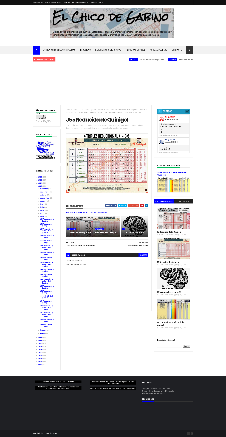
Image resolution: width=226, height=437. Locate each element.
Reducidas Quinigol (135, 50)
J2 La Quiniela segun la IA (133, 232)
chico (113, 110)
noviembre (44, 192)
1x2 (82, 110)
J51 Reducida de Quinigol (46, 302)
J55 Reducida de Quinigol (46, 242)
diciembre (44, 189)
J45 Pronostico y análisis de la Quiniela (46, 315)
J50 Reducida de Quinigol (46, 325)
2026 (40, 177)
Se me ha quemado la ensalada (75, 2)
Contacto (177, 50)
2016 (40, 355)
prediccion (83, 112)
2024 (40, 183)
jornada (143, 110)
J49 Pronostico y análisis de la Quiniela (46, 231)
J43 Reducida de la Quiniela (47, 320)
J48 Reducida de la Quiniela (47, 237)
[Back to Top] (192, 433)
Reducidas (85, 50)
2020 (40, 343)
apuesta (94, 110)
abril (42, 213)
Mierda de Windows (53, 2)
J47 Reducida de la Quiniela (47, 253)
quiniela (100, 112)
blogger (143, 255)
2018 (40, 349)
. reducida (123, 59)
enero (42, 333)
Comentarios (183, 201)
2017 (40, 352)
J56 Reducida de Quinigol (46, 225)
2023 (40, 186)
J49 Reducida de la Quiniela (47, 220)
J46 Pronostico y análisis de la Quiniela (46, 281)
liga (76, 112)
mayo (42, 210)
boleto (106, 110)
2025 (40, 180)
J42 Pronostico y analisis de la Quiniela (172, 173)
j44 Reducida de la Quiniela (46, 297)
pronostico (92, 112)
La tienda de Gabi (97, 2)
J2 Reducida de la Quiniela (141, 59)
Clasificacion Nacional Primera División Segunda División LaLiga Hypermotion (113, 382)
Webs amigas (38, 2)
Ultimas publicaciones (164, 201)
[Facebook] (188, 433)
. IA (124, 229)
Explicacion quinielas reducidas (59, 50)
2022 (40, 337)
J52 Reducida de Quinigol (46, 292)
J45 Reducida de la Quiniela (47, 287)
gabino (135, 110)
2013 (40, 365)
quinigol (108, 112)
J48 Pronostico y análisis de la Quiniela (46, 248)
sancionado (116, 112)
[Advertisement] (113, 83)
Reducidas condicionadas (108, 50)
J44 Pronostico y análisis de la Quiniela (46, 308)
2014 (40, 362)
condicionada (121, 110)
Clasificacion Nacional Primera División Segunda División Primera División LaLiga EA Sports (58, 387)
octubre (43, 195)
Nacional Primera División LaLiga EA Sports (58, 382)
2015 (40, 359)
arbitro (100, 110)
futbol (129, 110)
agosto (43, 201)
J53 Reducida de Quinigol (46, 275)
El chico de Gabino (50, 433)
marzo (42, 216)
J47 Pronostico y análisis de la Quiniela (46, 264)
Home (68, 110)
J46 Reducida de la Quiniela (47, 270)
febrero (43, 330)
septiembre (44, 198)
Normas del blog (158, 50)
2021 (40, 340)
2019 (40, 346)
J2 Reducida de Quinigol (179, 59)
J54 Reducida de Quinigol (46, 258)
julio (42, 204)
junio (42, 207)
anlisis (87, 110)
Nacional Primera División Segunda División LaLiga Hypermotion (113, 388)
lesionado (70, 112)
